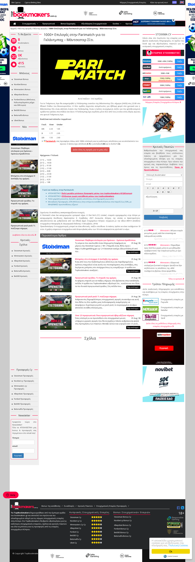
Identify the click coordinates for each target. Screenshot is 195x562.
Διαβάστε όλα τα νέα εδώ (23, 235)
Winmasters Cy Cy (78, 524)
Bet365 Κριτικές (20, 276)
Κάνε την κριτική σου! (159, 2)
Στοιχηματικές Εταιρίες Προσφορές (111, 506)
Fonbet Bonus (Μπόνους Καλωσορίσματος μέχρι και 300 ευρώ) (24, 102)
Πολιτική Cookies (178, 545)
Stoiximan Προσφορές (23, 375)
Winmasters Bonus (22, 89)
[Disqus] (90, 379)
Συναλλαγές (69, 506)
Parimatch (51, 141)
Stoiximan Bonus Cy (122, 517)
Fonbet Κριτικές (21, 266)
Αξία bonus (23, 57)
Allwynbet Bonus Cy (122, 525)
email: (15, 446)
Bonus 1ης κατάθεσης (51, 506)
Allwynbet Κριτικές (22, 260)
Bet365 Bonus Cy (121, 532)
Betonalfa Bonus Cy (122, 536)
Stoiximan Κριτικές (22, 250)
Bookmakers (23, 41)
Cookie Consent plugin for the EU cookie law (171, 556)
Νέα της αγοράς (25, 28)
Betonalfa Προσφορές (23, 409)
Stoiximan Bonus (21, 79)
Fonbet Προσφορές (22, 399)
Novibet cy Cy (76, 521)
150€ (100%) (165, 79)
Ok (170, 551)
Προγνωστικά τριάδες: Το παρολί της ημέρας (95, 277)
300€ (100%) (165, 85)
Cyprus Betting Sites (33, 2)
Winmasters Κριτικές (23, 255)
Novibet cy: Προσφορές (24, 381)
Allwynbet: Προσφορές (23, 393)
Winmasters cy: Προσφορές (20, 387)
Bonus (21, 49)
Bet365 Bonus (20, 110)
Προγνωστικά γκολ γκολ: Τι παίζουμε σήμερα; (96, 296)
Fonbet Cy (74, 532)
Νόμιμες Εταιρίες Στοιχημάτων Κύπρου (162, 102)
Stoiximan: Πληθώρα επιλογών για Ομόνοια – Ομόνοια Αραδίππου (105, 240)
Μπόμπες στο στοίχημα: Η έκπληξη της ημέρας (96, 259)
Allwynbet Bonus (21, 94)
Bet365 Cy (74, 535)
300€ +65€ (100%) (165, 61)
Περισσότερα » (133, 252)
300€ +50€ (165, 73)
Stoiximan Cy (75, 517)
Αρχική (13, 28)
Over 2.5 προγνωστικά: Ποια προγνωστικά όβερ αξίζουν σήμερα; (104, 315)
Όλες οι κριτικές (176, 278)
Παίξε (179, 61)
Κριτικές (21, 65)
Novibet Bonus (20, 84)
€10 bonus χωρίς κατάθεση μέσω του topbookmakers (88, 196)
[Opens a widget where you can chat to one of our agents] (11, 495)
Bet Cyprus (16, 2)
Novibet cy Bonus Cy (123, 520)
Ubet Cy (73, 542)
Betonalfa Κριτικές (22, 271)
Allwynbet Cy (75, 528)
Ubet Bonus (19, 120)
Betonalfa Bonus (21, 115)
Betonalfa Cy (75, 539)
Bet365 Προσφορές (22, 404)
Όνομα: (15, 437)
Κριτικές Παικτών (85, 506)
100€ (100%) (165, 97)
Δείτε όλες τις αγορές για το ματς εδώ (90, 149)
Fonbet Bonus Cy (121, 528)
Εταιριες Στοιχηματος (166, 52)
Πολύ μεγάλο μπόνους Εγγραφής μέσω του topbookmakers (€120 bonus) (97, 193)
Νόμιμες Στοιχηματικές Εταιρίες (133, 2)
